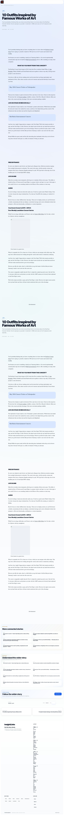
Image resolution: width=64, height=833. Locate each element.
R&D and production (31, 59)
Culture (35, 807)
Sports (22, 798)
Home (2, 5)
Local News (14, 801)
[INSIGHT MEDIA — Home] (2, 1)
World (6, 801)
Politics (10, 798)
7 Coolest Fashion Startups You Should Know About (50, 711)
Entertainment (27, 798)
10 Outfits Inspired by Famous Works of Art (12, 711)
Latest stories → (58, 693)
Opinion (10, 801)
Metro (14, 798)
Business (17, 798)
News (6, 798)
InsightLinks (9, 724)
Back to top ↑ (57, 812)
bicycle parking (22, 97)
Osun (19, 801)
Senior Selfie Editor (39, 214)
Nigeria (35, 801)
